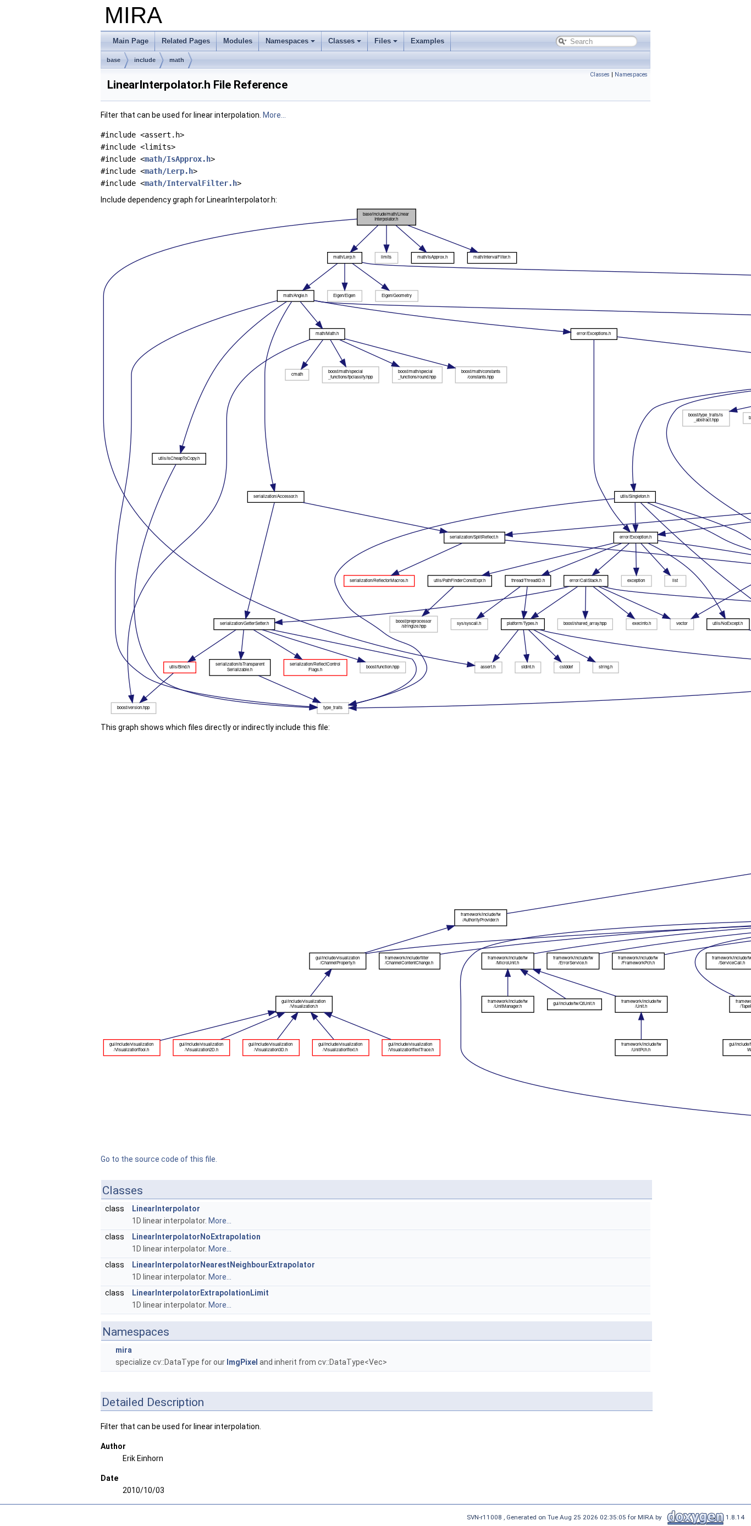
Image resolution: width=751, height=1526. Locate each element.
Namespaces (287, 41)
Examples (427, 41)
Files (382, 41)
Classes (341, 41)
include (145, 60)
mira (123, 1350)
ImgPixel (242, 1362)
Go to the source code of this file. (159, 1159)
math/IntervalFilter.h (191, 183)
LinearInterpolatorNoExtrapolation (196, 1236)
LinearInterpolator (166, 1208)
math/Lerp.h (169, 171)
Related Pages (186, 41)
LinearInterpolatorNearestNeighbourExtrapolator (223, 1264)
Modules (237, 41)
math (176, 60)
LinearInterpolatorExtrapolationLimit (200, 1292)
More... (274, 115)
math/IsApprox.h (178, 159)
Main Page (130, 41)
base (113, 60)
